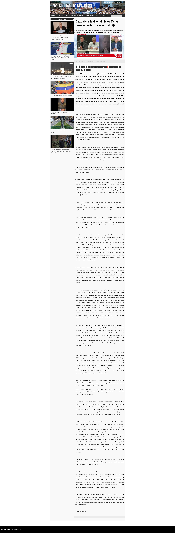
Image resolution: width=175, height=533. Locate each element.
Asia (97, 15)
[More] (88, 70)
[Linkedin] (88, 67)
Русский (111, 2)
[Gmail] (108, 67)
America (92, 15)
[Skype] (83, 70)
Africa (100, 15)
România (81, 15)
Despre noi (61, 15)
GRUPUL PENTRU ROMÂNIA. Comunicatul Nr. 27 (61, 131)
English (106, 2)
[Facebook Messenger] (118, 67)
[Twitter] (83, 67)
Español (121, 2)
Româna (102, 2)
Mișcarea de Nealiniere (72, 15)
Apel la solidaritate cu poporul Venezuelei (62, 95)
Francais (116, 2)
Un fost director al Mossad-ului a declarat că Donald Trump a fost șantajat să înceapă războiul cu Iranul (62, 37)
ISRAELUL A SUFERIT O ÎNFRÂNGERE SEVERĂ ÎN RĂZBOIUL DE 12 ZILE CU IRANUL (60, 57)
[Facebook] (78, 67)
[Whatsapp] (93, 67)
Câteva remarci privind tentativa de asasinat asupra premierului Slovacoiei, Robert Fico (61, 151)
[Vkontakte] (98, 67)
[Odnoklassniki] (78, 70)
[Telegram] (103, 67)
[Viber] (113, 67)
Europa (87, 15)
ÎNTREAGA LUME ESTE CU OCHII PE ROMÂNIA (60, 113)
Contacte (105, 15)
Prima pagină (54, 15)
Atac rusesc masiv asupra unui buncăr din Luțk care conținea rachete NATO (62, 77)
